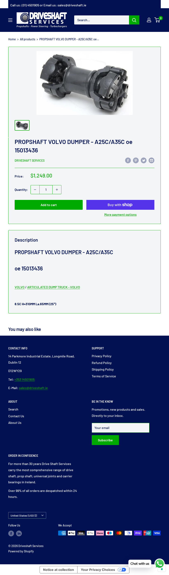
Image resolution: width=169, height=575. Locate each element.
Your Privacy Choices (98, 570)
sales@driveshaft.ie (72, 5)
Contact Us (16, 416)
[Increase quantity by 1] (57, 189)
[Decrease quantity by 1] (35, 189)
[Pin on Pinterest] (136, 160)
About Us (14, 422)
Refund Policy (102, 363)
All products (27, 39)
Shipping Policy (103, 369)
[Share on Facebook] (128, 160)
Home (12, 39)
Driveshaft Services (30, 160)
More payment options (120, 214)
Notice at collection (58, 570)
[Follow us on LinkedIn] (19, 533)
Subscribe (105, 440)
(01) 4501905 (30, 5)
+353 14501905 (24, 379)
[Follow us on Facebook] (11, 533)
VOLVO (20, 287)
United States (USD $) (24, 515)
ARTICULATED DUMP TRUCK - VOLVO (53, 287)
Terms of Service (104, 376)
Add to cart (49, 205)
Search (13, 409)
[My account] (149, 20)
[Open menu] (10, 20)
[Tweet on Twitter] (144, 160)
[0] (157, 19)
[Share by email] (151, 160)
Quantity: (21, 189)
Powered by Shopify (21, 551)
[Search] (134, 19)
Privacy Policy (101, 356)
